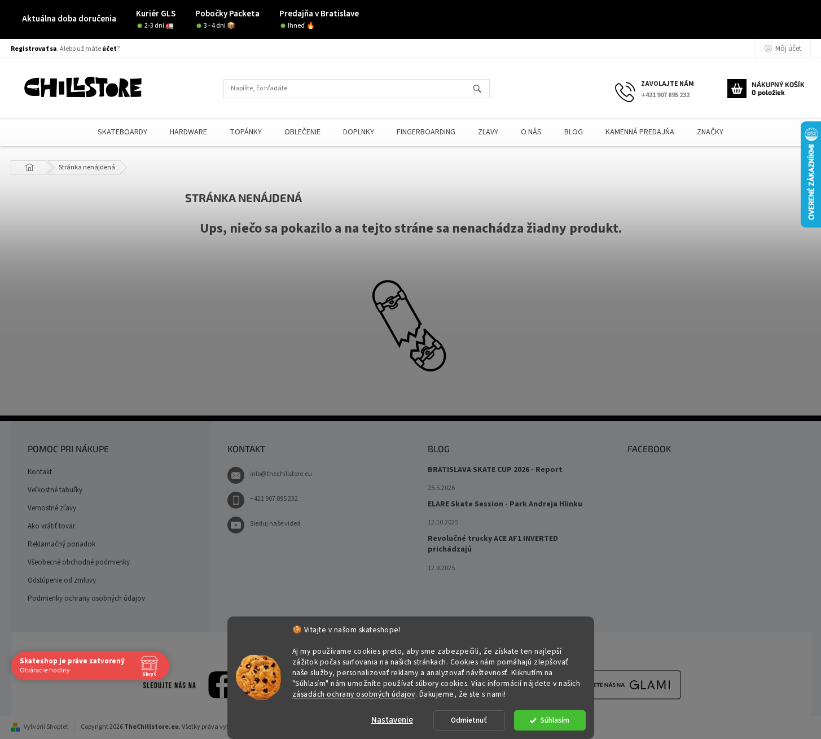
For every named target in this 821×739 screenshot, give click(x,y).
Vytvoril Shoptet (46, 727)
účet (109, 49)
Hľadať (482, 89)
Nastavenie (392, 720)
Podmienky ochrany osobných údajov (86, 598)
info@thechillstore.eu (281, 474)
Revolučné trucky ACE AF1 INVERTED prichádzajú (493, 544)
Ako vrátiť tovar (51, 526)
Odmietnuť (469, 720)
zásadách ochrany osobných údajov (353, 693)
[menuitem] (122, 132)
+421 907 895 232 (274, 499)
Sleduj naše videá (275, 523)
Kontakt (40, 472)
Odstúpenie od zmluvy (62, 580)
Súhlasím (555, 720)
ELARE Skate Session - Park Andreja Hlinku (505, 504)
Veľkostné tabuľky (55, 490)
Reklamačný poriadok (61, 544)
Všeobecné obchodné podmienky (79, 562)
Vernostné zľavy (52, 508)
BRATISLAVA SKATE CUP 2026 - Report (495, 470)
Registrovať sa (34, 49)
